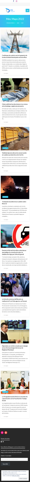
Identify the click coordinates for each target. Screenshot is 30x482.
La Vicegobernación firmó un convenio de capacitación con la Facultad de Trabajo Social (15, 398)
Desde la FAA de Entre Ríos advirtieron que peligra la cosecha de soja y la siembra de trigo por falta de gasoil (14, 252)
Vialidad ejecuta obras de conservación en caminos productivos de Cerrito (14, 154)
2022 (18, 23)
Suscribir (5, 464)
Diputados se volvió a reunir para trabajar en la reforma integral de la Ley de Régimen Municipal (15, 348)
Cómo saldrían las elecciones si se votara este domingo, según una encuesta (15, 105)
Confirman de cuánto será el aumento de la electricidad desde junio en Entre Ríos (14, 56)
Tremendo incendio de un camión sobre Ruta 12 (14, 202)
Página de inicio (11, 23)
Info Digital (6, 73)
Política (5, 50)
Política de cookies (16, 475)
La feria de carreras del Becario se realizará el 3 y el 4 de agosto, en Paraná (14, 300)
